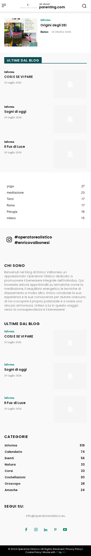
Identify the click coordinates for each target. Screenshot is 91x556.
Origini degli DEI (53, 25)
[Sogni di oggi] (70, 119)
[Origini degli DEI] (20, 32)
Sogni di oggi (15, 111)
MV (64, 552)
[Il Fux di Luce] (70, 154)
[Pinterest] (55, 530)
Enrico (44, 31)
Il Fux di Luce (14, 146)
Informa (45, 19)
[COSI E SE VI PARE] (70, 84)
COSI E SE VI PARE (18, 77)
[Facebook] (26, 530)
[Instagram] (36, 530)
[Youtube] (65, 530)
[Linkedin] (45, 530)
